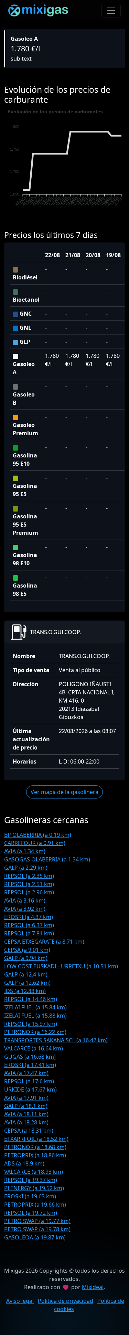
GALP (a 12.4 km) (25, 974)
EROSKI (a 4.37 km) (28, 917)
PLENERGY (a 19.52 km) (34, 1188)
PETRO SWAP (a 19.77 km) (37, 1221)
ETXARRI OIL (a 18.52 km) (36, 1139)
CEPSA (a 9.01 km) (27, 950)
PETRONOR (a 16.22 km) (35, 1032)
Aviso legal (20, 1301)
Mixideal (93, 1287)
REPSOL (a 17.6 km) (29, 1081)
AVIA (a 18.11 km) (26, 1114)
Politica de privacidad (65, 1301)
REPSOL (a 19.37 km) (30, 1180)
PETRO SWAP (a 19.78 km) (37, 1229)
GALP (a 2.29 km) (25, 867)
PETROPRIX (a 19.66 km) (35, 1204)
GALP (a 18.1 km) (25, 1106)
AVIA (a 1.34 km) (24, 851)
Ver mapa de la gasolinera (64, 792)
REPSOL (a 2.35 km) (29, 876)
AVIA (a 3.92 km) (24, 908)
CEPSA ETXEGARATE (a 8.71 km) (44, 941)
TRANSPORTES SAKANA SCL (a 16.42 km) (56, 1040)
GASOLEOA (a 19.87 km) (35, 1237)
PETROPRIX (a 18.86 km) (35, 1155)
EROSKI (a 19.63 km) (30, 1196)
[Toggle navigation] (111, 10)
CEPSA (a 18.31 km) (28, 1130)
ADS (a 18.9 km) (24, 1163)
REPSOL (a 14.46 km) (30, 999)
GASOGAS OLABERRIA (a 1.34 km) (47, 859)
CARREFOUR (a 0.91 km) (34, 843)
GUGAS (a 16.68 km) (30, 1056)
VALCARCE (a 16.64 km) (33, 1048)
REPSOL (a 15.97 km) (30, 1024)
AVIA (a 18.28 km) (26, 1122)
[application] (64, 162)
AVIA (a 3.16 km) (24, 900)
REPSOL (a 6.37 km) (29, 925)
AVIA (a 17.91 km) (26, 1097)
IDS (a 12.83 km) (25, 991)
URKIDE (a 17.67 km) (30, 1089)
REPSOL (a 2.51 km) (29, 884)
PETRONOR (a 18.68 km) (35, 1147)
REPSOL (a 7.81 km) (29, 933)
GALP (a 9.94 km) (25, 958)
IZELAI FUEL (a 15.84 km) (35, 1007)
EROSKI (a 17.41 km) (30, 1065)
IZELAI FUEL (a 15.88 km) (35, 1015)
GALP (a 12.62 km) (27, 982)
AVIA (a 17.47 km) (26, 1073)
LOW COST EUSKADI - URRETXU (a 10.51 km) (61, 966)
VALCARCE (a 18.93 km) (33, 1171)
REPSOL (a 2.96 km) (29, 892)
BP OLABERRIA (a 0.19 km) (37, 835)
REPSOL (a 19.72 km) (30, 1213)
